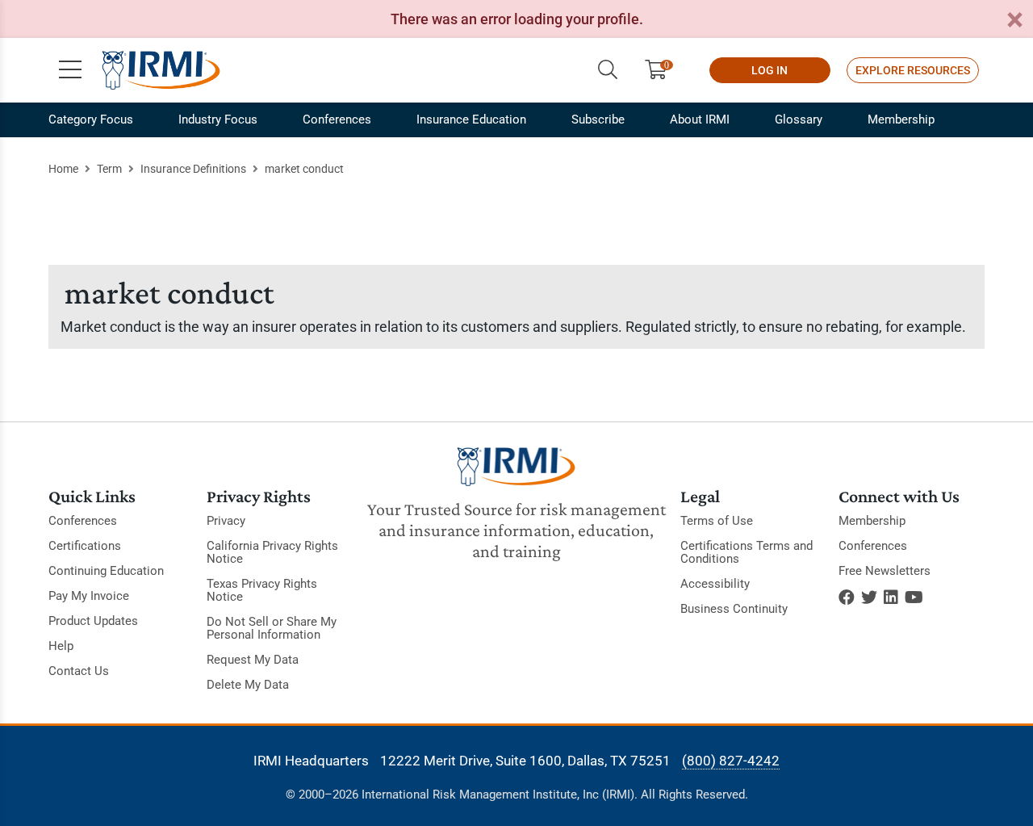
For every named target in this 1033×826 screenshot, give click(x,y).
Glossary (798, 119)
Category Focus (90, 119)
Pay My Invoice (88, 596)
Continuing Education (106, 571)
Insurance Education (471, 119)
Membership (901, 119)
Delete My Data (248, 684)
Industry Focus (217, 119)
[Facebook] (847, 597)
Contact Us (78, 671)
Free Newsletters (885, 571)
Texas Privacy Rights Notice (262, 590)
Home (63, 168)
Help (60, 646)
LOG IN (769, 70)
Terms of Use (716, 521)
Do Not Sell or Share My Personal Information (272, 628)
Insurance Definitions (193, 168)
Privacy (226, 521)
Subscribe (598, 119)
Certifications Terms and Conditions (746, 552)
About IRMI (700, 119)
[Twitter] (869, 597)
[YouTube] (914, 597)
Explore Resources (912, 70)
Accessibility (715, 584)
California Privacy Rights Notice (272, 552)
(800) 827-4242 (731, 761)
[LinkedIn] (891, 597)
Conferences (337, 119)
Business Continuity (734, 609)
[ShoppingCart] (662, 70)
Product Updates (93, 621)
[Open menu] (70, 70)
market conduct (304, 168)
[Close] (1014, 20)
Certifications (84, 546)
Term (109, 168)
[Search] (607, 70)
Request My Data (253, 659)
